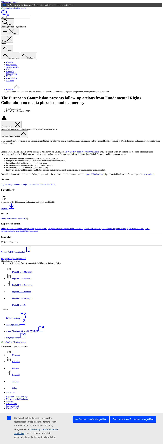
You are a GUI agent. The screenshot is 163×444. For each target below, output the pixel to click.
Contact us (10, 392)
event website (148, 174)
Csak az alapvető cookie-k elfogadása (132, 419)
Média (3, 229)
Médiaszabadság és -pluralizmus (48, 229)
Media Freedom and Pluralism (13, 218)
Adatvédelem (11, 404)
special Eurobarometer (95, 174)
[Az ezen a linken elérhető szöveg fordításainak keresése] (106, 174)
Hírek (8, 69)
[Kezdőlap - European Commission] (13, 8)
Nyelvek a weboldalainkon (17, 399)
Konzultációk (11, 78)
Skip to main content (9, 2)
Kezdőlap (10, 62)
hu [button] (8, 14)
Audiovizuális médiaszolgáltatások (20, 229)
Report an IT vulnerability (16, 397)
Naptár (9, 76)
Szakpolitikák (11, 65)
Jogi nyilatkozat (12, 406)
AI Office (10, 81)
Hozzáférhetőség (13, 408)
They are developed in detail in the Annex (82, 152)
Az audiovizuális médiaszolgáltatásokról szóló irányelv (83, 229)
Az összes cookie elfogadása (90, 419)
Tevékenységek (12, 67)
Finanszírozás (11, 74)
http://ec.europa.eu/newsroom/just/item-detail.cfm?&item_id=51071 (28, 184)
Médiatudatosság (31, 231)
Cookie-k (10, 401)
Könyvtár (10, 71)
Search (3, 17)
